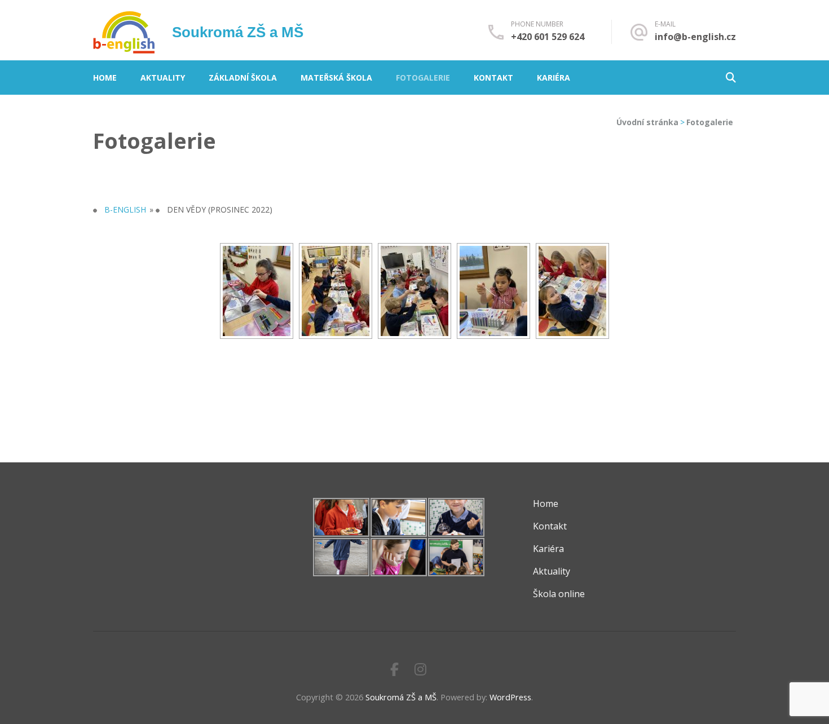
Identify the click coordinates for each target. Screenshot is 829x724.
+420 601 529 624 (547, 36)
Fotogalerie (423, 77)
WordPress (510, 697)
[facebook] (394, 669)
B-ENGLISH (125, 209)
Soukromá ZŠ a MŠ (237, 32)
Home (105, 77)
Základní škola (243, 77)
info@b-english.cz (695, 36)
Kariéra (553, 77)
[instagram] (420, 669)
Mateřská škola (336, 77)
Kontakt (493, 77)
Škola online (559, 594)
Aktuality (162, 77)
